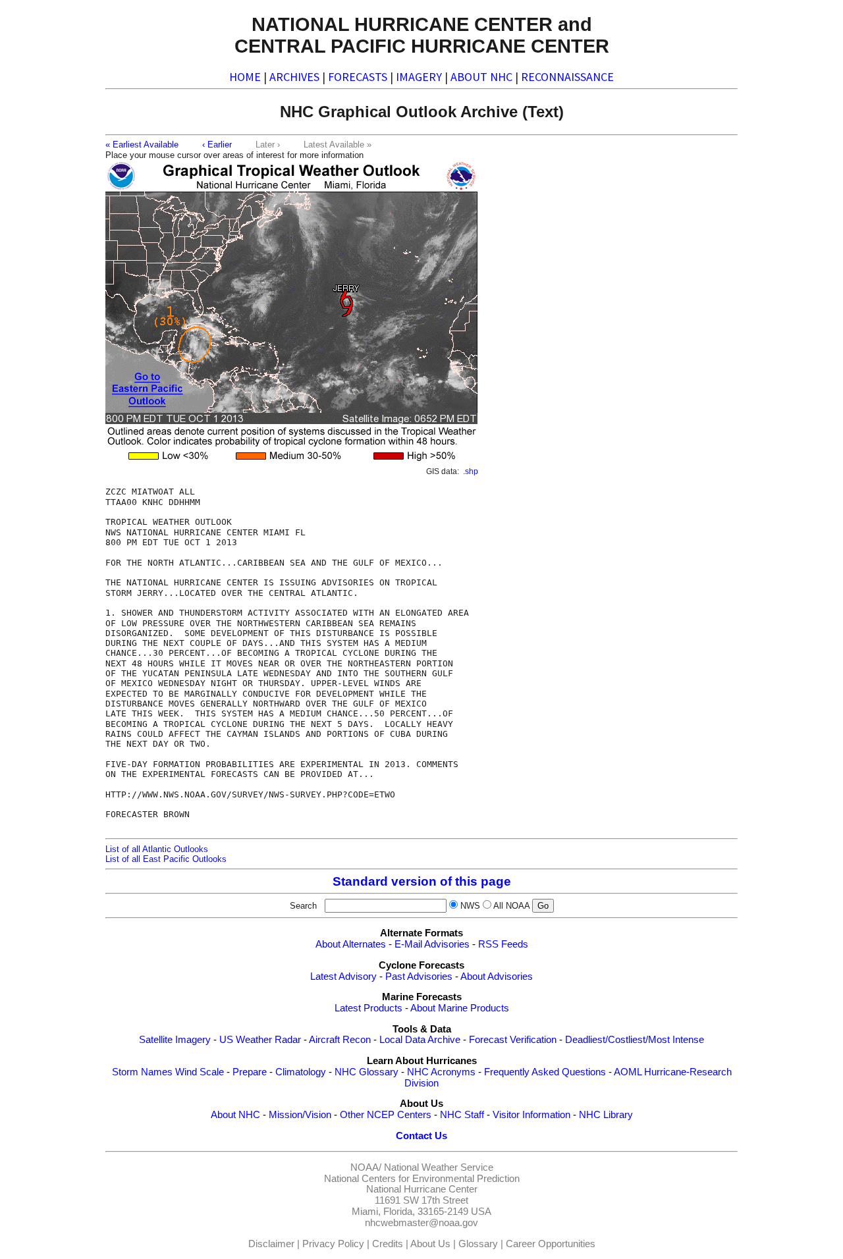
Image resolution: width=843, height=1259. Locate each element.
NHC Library (606, 1115)
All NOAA (511, 906)
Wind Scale (199, 1072)
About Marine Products (459, 1008)
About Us (430, 1244)
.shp (470, 471)
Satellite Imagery (175, 1039)
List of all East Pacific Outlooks (166, 859)
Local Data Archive (419, 1039)
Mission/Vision (300, 1115)
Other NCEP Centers (385, 1115)
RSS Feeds (503, 944)
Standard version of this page (422, 881)
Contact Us (421, 1136)
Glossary (478, 1244)
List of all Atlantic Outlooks (156, 849)
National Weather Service (438, 1167)
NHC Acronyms (441, 1072)
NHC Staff (462, 1115)
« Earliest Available (141, 144)
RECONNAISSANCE (567, 76)
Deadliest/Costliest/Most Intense (634, 1039)
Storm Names (142, 1072)
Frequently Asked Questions (545, 1072)
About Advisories (496, 976)
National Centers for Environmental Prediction (422, 1178)
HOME (245, 76)
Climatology (300, 1072)
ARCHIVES (294, 76)
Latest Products (368, 1008)
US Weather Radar (260, 1039)
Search (306, 906)
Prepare (249, 1072)
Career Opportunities (550, 1244)
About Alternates (350, 944)
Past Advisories (418, 976)
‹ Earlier (217, 144)
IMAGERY (419, 76)
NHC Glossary (366, 1072)
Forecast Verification (513, 1039)
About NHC (235, 1115)
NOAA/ (365, 1167)
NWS (470, 906)
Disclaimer (271, 1244)
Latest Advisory (343, 976)
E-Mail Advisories (432, 944)
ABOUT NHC (481, 76)
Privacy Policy (333, 1244)
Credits (387, 1244)
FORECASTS (357, 76)
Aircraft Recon (340, 1039)
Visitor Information (531, 1115)
